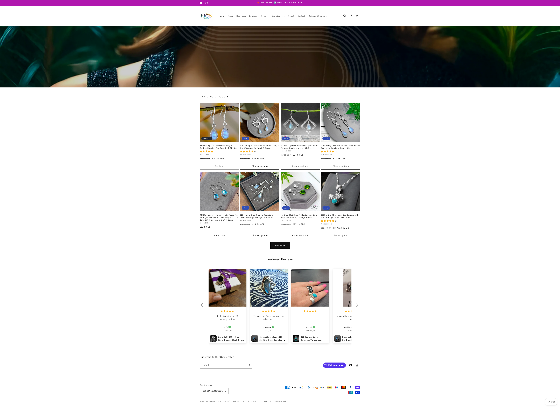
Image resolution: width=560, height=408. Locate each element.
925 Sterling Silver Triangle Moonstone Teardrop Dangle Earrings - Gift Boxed (256, 216)
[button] (278, 16)
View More (280, 245)
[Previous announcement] (249, 3)
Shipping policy (281, 401)
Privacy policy (252, 401)
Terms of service (266, 401)
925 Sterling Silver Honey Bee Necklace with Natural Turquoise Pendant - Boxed (339, 216)
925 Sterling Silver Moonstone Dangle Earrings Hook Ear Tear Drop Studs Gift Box (218, 146)
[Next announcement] (311, 3)
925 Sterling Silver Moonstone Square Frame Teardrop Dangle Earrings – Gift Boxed (299, 146)
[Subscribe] (249, 365)
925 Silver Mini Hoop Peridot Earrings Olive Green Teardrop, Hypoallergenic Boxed (299, 216)
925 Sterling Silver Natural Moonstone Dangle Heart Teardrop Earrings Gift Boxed (259, 146)
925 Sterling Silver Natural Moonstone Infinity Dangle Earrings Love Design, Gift (340, 146)
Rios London (210, 401)
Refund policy (238, 401)
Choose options (260, 166)
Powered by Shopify (223, 401)
